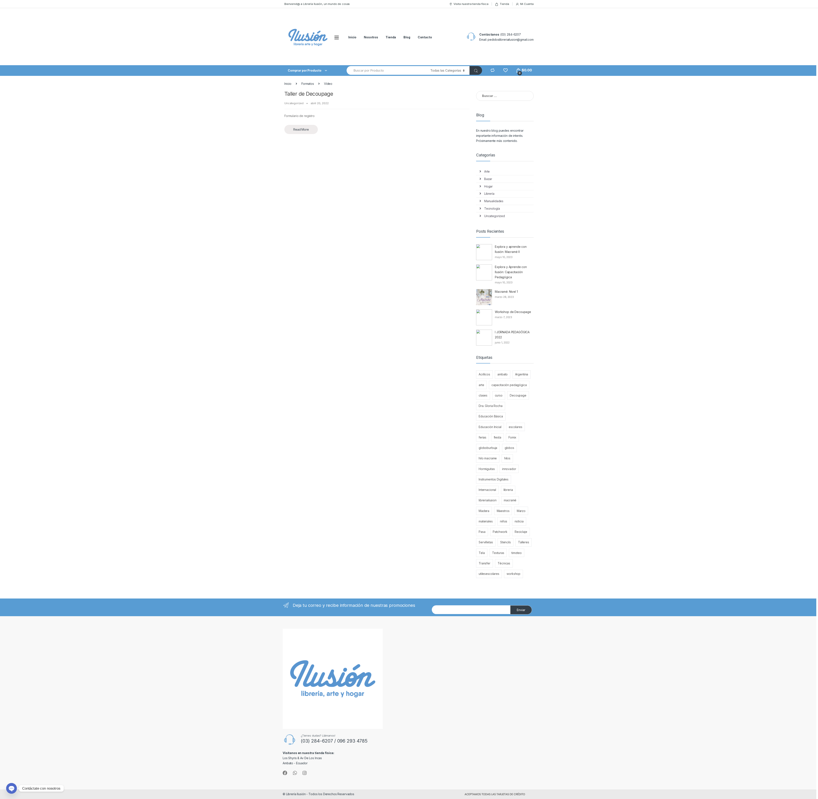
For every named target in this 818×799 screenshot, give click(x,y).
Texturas (498, 553)
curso (499, 395)
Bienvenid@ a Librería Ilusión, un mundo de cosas (317, 4)
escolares (515, 427)
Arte (487, 171)
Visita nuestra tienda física (471, 4)
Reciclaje (521, 532)
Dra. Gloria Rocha (491, 406)
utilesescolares (489, 573)
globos (509, 448)
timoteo (516, 553)
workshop (513, 573)
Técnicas (504, 563)
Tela (482, 553)
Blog (406, 37)
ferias (482, 437)
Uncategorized (294, 103)
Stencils (505, 542)
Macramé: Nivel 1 (506, 291)
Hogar (488, 186)
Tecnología (492, 208)
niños (503, 521)
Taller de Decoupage (308, 94)
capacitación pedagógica (509, 385)
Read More (301, 129)
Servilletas (486, 542)
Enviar (521, 610)
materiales (486, 521)
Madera (484, 511)
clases (483, 395)
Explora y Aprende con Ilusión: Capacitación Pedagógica (511, 272)
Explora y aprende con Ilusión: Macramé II (511, 249)
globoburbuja (488, 448)
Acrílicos (484, 374)
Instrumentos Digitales (493, 479)
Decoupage (518, 395)
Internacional (487, 490)
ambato (502, 374)
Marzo (521, 511)
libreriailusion (488, 500)
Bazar (488, 179)
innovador (509, 469)
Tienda (504, 4)
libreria (508, 490)
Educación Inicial (490, 427)
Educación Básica (491, 416)
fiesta (497, 437)
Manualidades (493, 201)
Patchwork (500, 532)
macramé (510, 500)
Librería (489, 193)
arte (481, 385)
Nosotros (371, 37)
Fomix (512, 437)
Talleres (523, 542)
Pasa (482, 532)
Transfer (484, 563)
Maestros (503, 511)
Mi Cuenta (527, 4)
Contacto (425, 37)
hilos (507, 458)
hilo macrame (488, 458)
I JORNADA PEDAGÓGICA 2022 (512, 334)
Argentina (521, 374)
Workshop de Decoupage (513, 312)
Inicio (352, 37)
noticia (519, 521)
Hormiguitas (487, 469)
